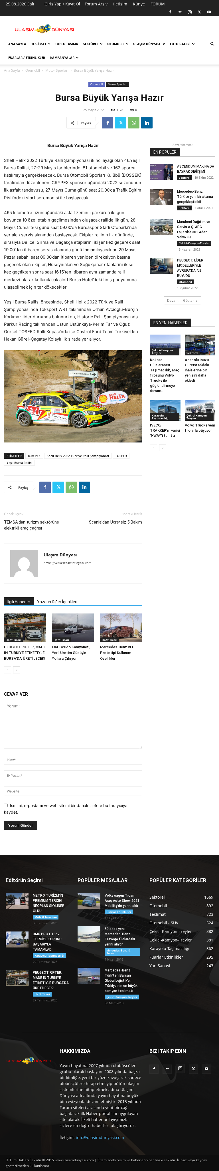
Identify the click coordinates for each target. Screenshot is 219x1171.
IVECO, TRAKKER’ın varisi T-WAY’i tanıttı (165, 430)
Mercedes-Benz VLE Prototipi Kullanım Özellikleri (117, 653)
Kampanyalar (62, 57)
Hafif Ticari (13, 640)
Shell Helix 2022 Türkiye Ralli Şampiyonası (78, 456)
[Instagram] (189, 12)
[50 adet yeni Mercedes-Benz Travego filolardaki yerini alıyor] (89, 934)
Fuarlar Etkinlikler (118, 912)
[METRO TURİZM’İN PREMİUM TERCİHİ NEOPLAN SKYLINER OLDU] (17, 901)
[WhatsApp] (133, 122)
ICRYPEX (34, 456)
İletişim (120, 4)
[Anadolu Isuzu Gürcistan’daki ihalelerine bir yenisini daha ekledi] (200, 345)
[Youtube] (209, 12)
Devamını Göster (180, 300)
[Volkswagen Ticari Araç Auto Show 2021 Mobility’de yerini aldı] (89, 901)
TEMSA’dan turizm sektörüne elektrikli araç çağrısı (31, 525)
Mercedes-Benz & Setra (118, 951)
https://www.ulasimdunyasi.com (68, 563)
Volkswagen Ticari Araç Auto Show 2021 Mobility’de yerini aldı (122, 901)
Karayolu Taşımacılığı (160, 416)
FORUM (158, 4)
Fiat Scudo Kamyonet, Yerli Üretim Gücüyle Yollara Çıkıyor (71, 653)
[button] (212, 44)
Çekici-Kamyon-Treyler (194, 243)
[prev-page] (7, 669)
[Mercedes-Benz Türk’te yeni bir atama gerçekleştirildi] (161, 197)
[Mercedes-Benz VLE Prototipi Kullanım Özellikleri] (121, 627)
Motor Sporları (56, 70)
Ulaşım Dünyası (60, 555)
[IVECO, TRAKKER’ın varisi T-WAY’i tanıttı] (165, 410)
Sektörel (90, 44)
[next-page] (16, 669)
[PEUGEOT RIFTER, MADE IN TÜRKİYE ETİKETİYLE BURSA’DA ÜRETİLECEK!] (25, 627)
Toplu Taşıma (66, 44)
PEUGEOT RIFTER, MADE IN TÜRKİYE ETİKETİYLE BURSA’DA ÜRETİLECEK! (25, 653)
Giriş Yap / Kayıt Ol (62, 4)
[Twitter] (199, 12)
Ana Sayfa (17, 44)
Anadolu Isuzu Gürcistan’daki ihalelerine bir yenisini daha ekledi (197, 370)
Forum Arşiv (96, 4)
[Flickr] (180, 12)
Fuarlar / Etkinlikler (26, 57)
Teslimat (38, 44)
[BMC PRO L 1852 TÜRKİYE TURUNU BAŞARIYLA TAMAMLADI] (17, 939)
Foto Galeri (180, 44)
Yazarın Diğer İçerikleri (57, 601)
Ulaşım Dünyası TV (149, 44)
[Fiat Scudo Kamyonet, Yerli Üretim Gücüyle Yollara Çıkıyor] (73, 627)
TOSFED (121, 456)
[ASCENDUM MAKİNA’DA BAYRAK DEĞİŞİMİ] (161, 172)
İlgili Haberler (18, 601)
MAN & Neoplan (46, 917)
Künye (139, 4)
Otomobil (115, 44)
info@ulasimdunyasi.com (100, 1137)
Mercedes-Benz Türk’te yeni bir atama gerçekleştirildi (195, 197)
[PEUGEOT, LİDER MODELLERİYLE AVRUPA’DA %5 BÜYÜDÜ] (161, 266)
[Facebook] (170, 12)
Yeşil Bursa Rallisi (19, 462)
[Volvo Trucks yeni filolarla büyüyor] (200, 410)
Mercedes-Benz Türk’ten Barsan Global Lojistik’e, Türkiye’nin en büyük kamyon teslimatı (121, 980)
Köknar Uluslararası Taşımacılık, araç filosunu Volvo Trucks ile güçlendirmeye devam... (164, 375)
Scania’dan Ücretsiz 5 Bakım (115, 522)
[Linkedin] (147, 122)
